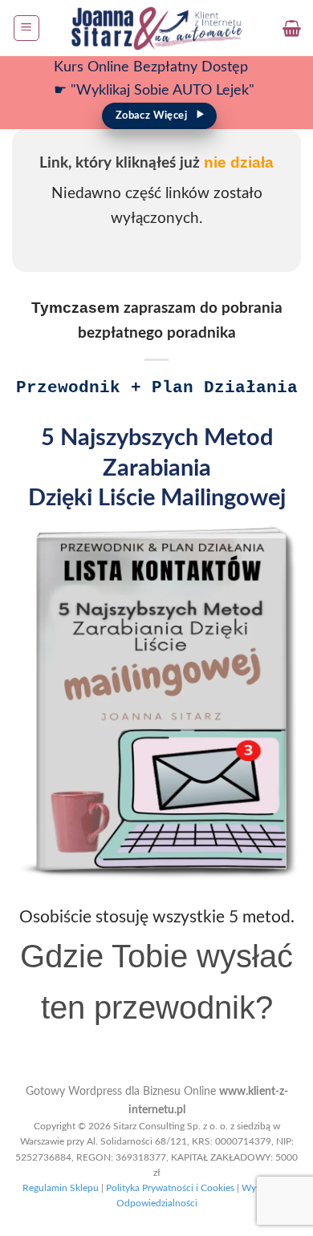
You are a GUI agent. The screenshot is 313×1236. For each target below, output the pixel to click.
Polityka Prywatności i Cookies (170, 1188)
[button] (26, 28)
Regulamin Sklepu (60, 1188)
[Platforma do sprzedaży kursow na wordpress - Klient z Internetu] (156, 28)
